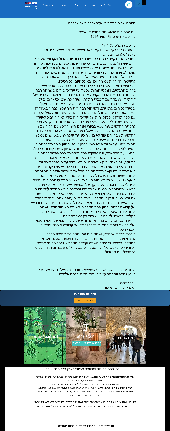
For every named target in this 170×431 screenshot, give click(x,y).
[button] (63, 4)
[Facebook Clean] (142, 4)
